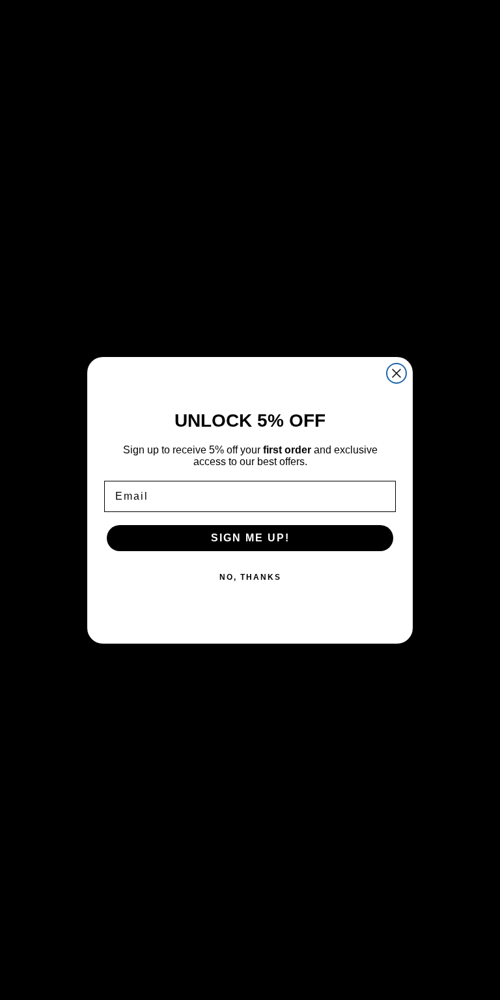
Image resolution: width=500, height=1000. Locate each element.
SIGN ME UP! (250, 537)
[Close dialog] (396, 373)
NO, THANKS (250, 577)
